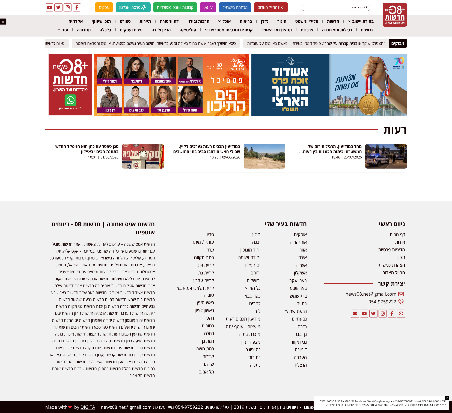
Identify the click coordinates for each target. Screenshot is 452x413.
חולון (256, 234)
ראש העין (205, 303)
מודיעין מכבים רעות (243, 319)
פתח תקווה (204, 257)
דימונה (301, 349)
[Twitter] (58, 7)
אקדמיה (76, 21)
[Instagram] (68, 7)
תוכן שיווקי (101, 21)
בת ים (301, 303)
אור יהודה (298, 242)
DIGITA (88, 407)
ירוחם (255, 273)
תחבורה (84, 30)
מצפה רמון (250, 342)
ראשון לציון (204, 310)
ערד (210, 250)
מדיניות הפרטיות (335, 404)
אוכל (226, 21)
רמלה (209, 333)
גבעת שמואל (295, 311)
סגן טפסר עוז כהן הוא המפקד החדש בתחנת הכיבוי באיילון (86, 148)
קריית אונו (205, 265)
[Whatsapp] (401, 314)
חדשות (333, 21)
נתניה (255, 365)
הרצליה (300, 365)
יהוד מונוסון (250, 250)
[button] (3, 22)
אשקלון (300, 273)
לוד (257, 311)
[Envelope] (355, 314)
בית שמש (298, 296)
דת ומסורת (169, 21)
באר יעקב (298, 280)
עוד (65, 30)
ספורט (125, 21)
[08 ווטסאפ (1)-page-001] (70, 114)
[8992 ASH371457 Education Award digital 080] (329, 115)
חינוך (281, 21)
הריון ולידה (161, 30)
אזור (303, 250)
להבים (254, 303)
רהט (210, 318)
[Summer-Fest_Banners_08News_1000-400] (171, 115)
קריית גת (206, 273)
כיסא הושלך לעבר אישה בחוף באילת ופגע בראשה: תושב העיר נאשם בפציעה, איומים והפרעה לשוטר (158, 43)
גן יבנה (300, 334)
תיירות (145, 21)
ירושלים (253, 280)
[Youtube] (49, 7)
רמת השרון (204, 349)
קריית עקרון (203, 280)
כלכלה (105, 30)
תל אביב (206, 372)
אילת (302, 257)
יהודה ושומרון (248, 257)
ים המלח (252, 265)
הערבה (300, 357)
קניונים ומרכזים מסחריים (231, 30)
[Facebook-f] (77, 7)
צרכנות (307, 30)
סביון (210, 234)
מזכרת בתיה (249, 334)
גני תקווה (298, 342)
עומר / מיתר (203, 242)
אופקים (300, 234)
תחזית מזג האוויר (276, 30)
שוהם (209, 364)
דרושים (367, 30)
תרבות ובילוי (198, 21)
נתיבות (254, 357)
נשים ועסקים (131, 30)
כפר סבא (252, 296)
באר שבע (298, 288)
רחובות (208, 326)
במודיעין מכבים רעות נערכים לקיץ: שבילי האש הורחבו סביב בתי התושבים (206, 148)
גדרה (302, 327)
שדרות (208, 356)
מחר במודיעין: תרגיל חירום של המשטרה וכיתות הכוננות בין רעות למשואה (332, 151)
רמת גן (208, 341)
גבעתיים (299, 319)
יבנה (256, 242)
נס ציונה (252, 349)
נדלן (265, 21)
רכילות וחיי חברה (337, 30)
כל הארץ (252, 288)
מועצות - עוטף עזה (243, 327)
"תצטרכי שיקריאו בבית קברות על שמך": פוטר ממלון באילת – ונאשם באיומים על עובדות (318, 43)
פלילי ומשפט (306, 21)
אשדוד (301, 265)
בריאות (246, 21)
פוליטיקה (188, 30)
